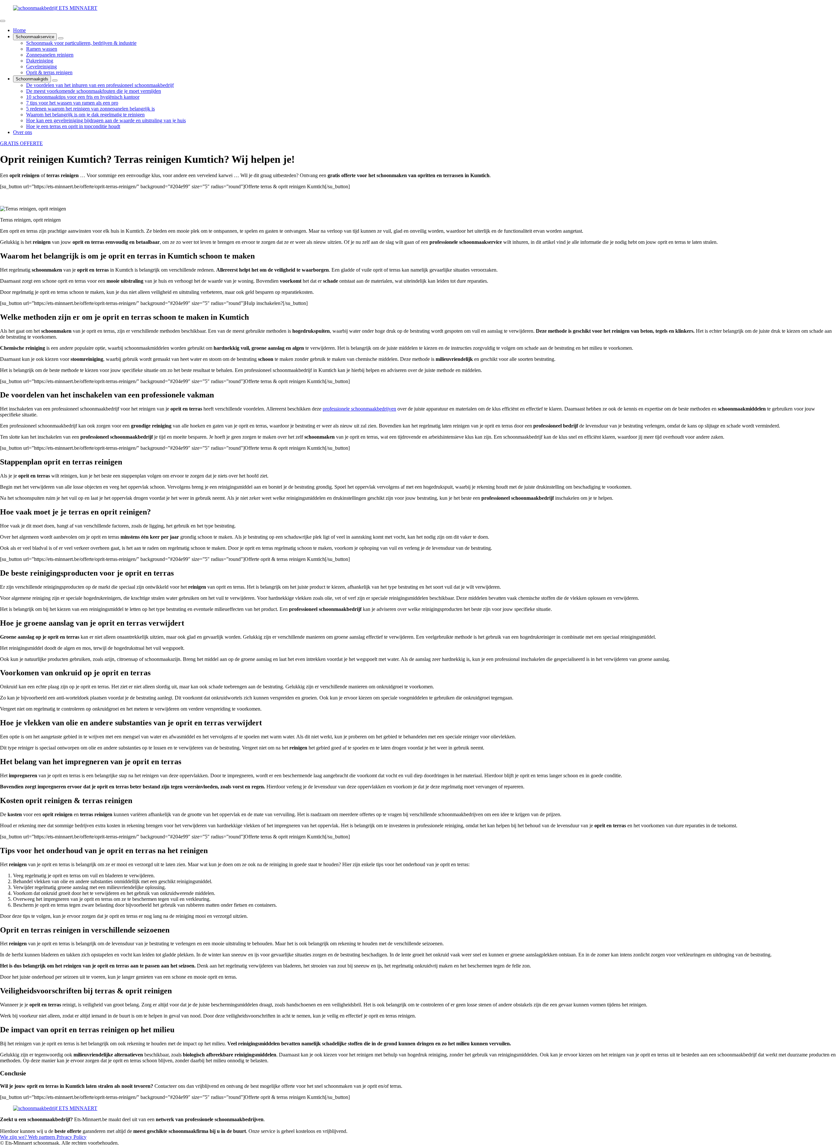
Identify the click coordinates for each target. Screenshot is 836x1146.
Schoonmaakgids (32, 78)
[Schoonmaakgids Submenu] (54, 80)
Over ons (22, 132)
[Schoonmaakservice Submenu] (60, 38)
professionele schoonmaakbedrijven (359, 409)
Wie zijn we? (14, 1137)
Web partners (42, 1137)
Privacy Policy (71, 1137)
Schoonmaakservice (35, 36)
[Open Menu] (2, 21)
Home (19, 30)
